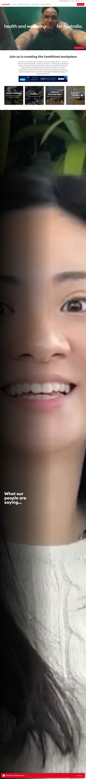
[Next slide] (82, 95)
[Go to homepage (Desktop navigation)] (6, 4)
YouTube (78, 0)
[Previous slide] (4, 95)
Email (83, 0)
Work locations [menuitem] (35, 4)
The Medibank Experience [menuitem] (24, 4)
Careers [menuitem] (13, 4)
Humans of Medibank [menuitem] (45, 4)
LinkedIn (73, 0)
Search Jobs (81, 4)
